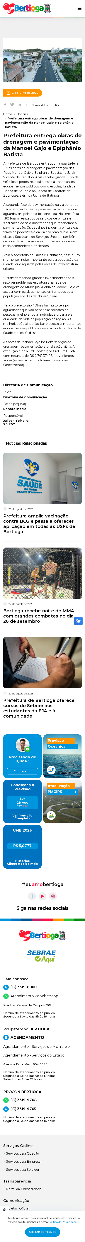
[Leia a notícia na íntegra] (42, 494)
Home (7, 114)
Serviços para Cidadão (22, 1153)
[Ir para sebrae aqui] (42, 956)
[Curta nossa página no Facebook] (32, 896)
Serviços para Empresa (23, 1162)
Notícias (22, 114)
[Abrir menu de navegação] (79, 8)
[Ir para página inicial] (27, 8)
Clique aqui (22, 771)
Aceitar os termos (42, 1231)
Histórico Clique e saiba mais (22, 862)
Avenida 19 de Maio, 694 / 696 (29, 1071)
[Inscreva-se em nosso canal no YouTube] (42, 896)
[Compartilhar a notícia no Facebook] (5, 104)
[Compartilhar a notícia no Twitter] (12, 104)
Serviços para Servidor (22, 1170)
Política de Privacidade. (62, 1221)
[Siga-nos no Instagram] (53, 896)
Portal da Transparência (23, 1189)
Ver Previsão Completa (22, 817)
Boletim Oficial (17, 1208)
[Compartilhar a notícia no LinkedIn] (19, 104)
